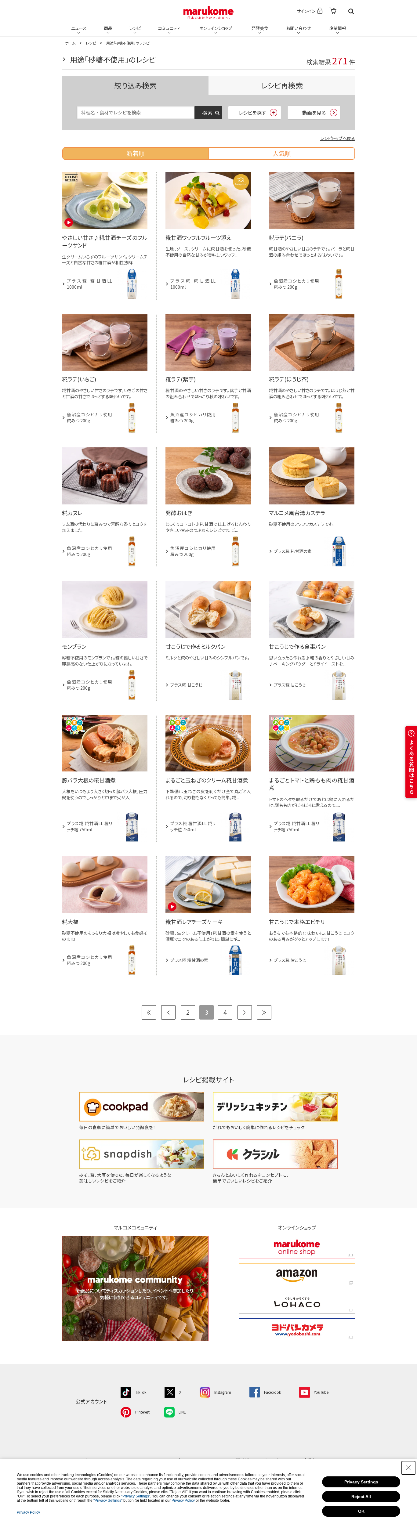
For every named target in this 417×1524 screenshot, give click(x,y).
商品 (108, 28)
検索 (351, 11)
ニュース (79, 28)
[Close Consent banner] (408, 1468)
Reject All (361, 1496)
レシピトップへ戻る (337, 138)
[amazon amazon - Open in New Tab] (297, 1275)
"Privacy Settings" (135, 1496)
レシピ (135, 28)
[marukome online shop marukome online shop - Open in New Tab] (297, 1247)
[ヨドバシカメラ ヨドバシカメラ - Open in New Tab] (297, 1330)
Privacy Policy (183, 1500)
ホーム (70, 42)
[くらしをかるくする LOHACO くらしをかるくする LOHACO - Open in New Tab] (297, 1302)
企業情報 (337, 28)
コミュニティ (169, 28)
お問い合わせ (298, 28)
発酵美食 (259, 28)
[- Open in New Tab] (333, 11)
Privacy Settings (361, 1481)
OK (361, 1511)
